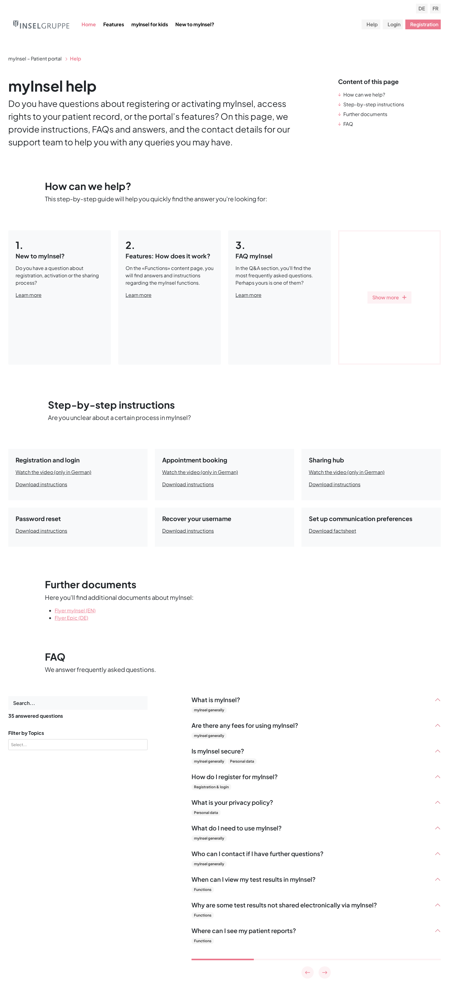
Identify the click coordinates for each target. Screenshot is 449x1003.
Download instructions (41, 484)
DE (421, 8)
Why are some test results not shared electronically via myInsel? (284, 905)
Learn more (29, 295)
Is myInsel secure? (218, 751)
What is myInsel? (216, 699)
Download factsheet (332, 530)
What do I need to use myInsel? (237, 828)
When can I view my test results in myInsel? (254, 879)
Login (394, 24)
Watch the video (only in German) (53, 472)
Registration (424, 24)
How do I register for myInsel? (235, 776)
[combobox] (79, 744)
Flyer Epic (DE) (71, 618)
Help (372, 24)
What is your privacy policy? (232, 802)
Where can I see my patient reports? (244, 930)
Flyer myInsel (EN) (75, 610)
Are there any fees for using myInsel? (245, 725)
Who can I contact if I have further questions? (257, 853)
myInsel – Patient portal (35, 58)
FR (435, 8)
